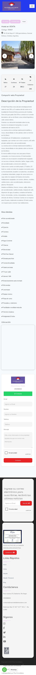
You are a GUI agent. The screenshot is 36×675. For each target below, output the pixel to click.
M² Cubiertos (30, 85)
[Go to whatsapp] (4, 669)
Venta (5, 569)
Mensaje (6, 429)
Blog (4, 582)
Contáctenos (9, 552)
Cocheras (14, 85)
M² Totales (22, 85)
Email (5, 399)
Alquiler (5, 573)
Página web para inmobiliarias (12, 665)
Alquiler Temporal (8, 578)
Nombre (6, 409)
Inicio (4, 564)
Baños (5, 85)
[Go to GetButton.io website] (4, 673)
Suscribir (25, 503)
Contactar (19, 393)
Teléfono (6, 419)
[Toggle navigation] (32, 6)
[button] (31, 56)
